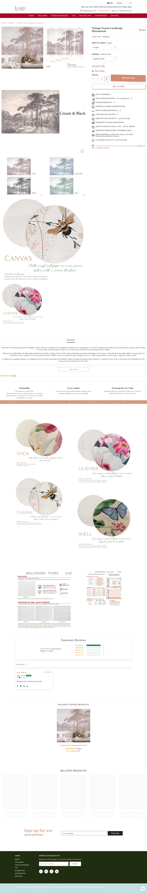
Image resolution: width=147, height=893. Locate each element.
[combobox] (122, 3)
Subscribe (115, 833)
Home (4, 23)
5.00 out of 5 (56, 649)
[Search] (124, 3)
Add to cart (128, 78)
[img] (21, 672)
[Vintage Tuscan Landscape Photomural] (73, 725)
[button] (5, 376)
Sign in (114, 11)
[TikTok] (57, 871)
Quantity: (95, 75)
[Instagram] (46, 871)
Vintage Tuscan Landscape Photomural (73, 745)
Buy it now (119, 86)
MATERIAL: (101, 54)
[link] (106, 78)
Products (11, 23)
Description (71, 340)
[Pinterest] (51, 871)
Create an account (125, 11)
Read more (73, 369)
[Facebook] (41, 871)
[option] (73, 732)
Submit (75, 864)
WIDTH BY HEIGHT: (102, 43)
